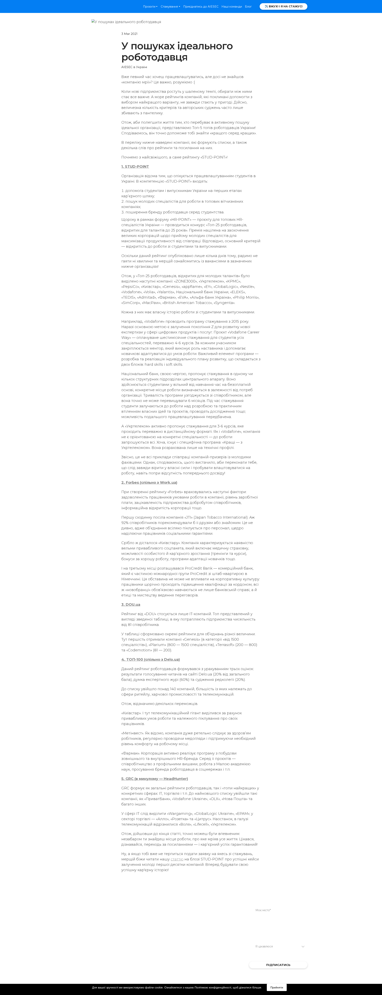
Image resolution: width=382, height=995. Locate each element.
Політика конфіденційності (151, 903)
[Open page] (90, 6)
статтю (177, 859)
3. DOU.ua (130, 604)
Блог (248, 6)
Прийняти (276, 987)
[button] (283, 6)
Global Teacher (145, 891)
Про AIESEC (182, 897)
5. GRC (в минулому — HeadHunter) (154, 779)
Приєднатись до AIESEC (200, 6)
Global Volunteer (186, 891)
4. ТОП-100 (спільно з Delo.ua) (150, 659)
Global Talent (144, 897)
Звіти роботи (183, 903)
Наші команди (231, 6)
